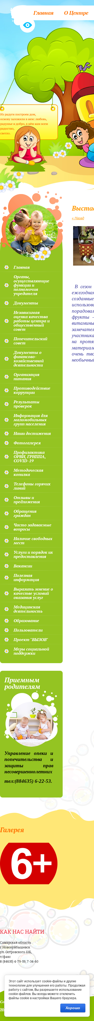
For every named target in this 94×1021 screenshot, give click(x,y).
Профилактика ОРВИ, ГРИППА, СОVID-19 (30, 456)
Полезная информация (26, 577)
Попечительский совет (30, 341)
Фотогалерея (27, 443)
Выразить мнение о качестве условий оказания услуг (33, 593)
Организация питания (26, 377)
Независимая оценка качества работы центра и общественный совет (32, 320)
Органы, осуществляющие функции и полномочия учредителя (31, 285)
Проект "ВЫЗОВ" (31, 639)
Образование (26, 620)
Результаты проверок (26, 404)
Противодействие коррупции (32, 390)
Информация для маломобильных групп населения (31, 420)
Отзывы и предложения (27, 500)
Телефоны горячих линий (32, 486)
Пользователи (28, 630)
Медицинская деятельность (28, 609)
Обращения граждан (25, 513)
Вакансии (23, 566)
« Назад (78, 218)
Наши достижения (32, 433)
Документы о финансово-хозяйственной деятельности (29, 358)
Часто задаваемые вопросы (32, 527)
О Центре (76, 12)
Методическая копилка (28, 472)
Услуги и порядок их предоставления (33, 554)
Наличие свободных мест (33, 541)
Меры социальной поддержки (31, 651)
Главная (43, 12)
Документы (26, 303)
